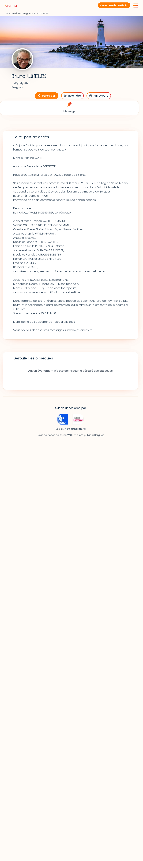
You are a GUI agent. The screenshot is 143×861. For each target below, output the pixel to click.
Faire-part (100, 96)
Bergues (27, 13)
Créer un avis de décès (113, 5)
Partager (48, 96)
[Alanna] (11, 5)
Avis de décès (13, 13)
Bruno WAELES (29, 76)
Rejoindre (74, 96)
